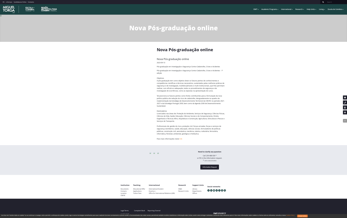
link (180, 139)
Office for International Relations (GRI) (162, 193)
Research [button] (299, 9)
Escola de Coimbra (335, 9)
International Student (156, 189)
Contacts (124, 191)
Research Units (183, 191)
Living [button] (321, 9)
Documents (125, 189)
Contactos (31, 2)
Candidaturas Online (20, 2)
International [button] (286, 9)
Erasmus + (152, 191)
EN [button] (3, 2)
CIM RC (123, 195)
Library (194, 189)
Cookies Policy (290, 215)
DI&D (180, 189)
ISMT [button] (255, 9)
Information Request (210, 167)
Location (124, 193)
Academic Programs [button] (269, 9)
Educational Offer (139, 189)
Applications (137, 191)
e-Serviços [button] (9, 2)
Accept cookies (302, 216)
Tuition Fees (137, 193)
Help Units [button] (311, 9)
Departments (197, 191)
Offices (194, 193)
